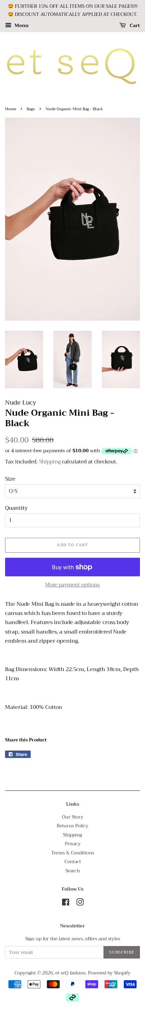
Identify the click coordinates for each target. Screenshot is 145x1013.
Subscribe (121, 952)
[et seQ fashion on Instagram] (80, 903)
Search (72, 871)
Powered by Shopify (109, 973)
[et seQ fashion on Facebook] (65, 903)
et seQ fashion (70, 973)
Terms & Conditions (72, 853)
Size (10, 479)
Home (10, 109)
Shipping (50, 461)
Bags (31, 109)
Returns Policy (72, 826)
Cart (134, 25)
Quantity (16, 508)
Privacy (73, 844)
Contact (72, 862)
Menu (21, 25)
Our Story (72, 817)
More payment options (72, 584)
